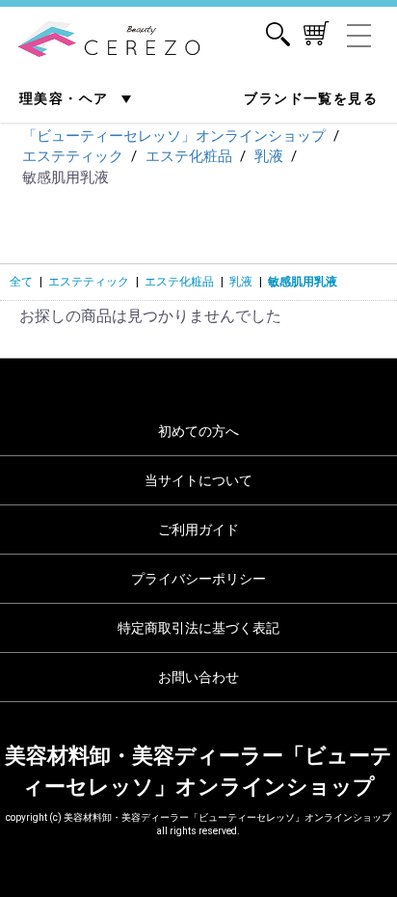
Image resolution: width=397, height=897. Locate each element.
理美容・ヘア (66, 98)
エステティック (88, 281)
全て (21, 281)
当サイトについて (198, 480)
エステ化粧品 (179, 281)
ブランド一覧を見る (311, 98)
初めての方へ (198, 431)
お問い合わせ (198, 677)
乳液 (240, 281)
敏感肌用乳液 (302, 281)
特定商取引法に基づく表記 (198, 628)
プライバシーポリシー (198, 578)
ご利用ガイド (198, 529)
